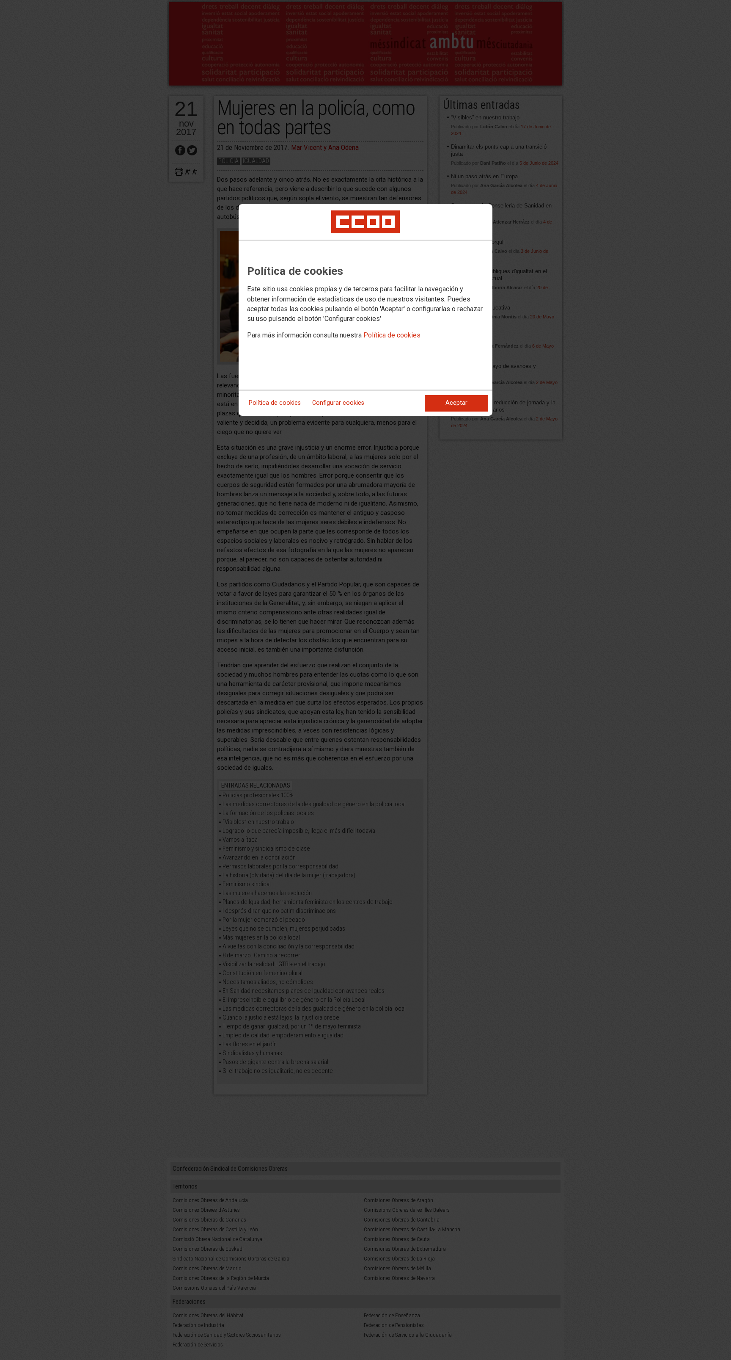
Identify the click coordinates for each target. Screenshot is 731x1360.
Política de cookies (391, 335)
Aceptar (456, 402)
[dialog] (365, 310)
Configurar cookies (338, 402)
